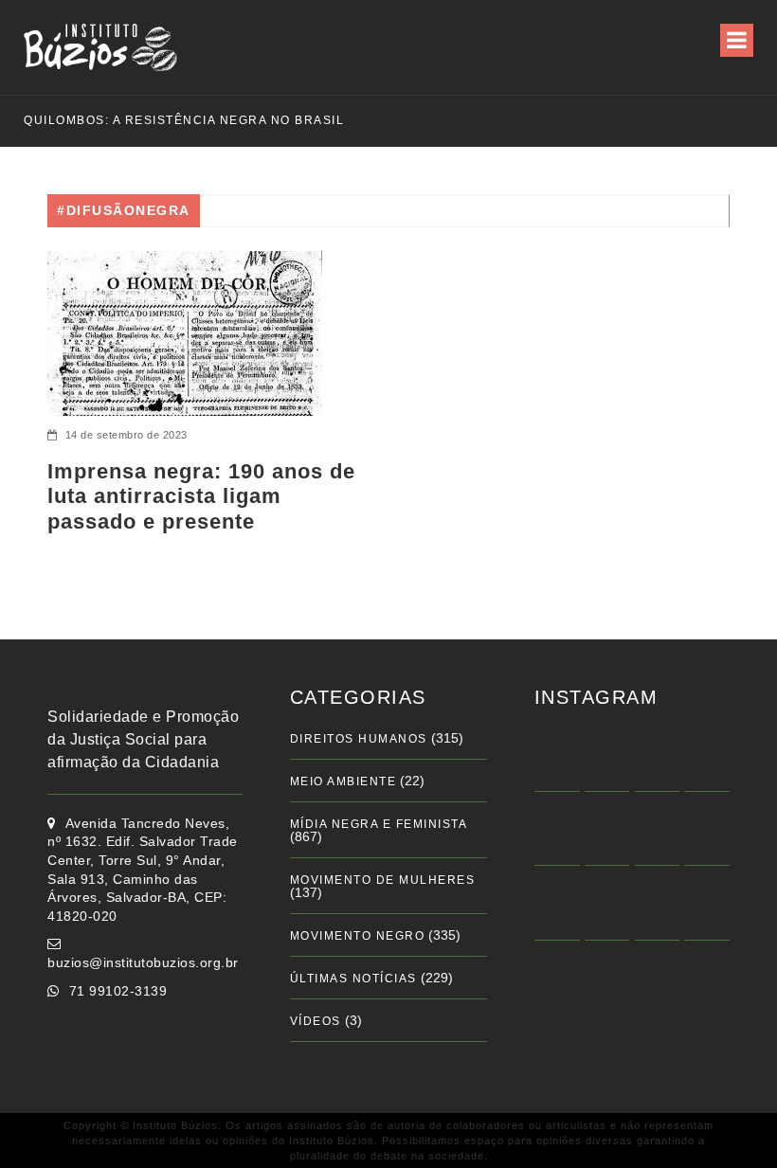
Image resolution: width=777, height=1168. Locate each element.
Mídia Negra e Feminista (379, 824)
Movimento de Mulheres (383, 880)
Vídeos (315, 1021)
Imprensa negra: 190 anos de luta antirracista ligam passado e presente (201, 496)
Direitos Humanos (358, 739)
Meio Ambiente (343, 781)
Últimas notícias (353, 978)
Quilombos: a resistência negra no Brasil (165, 120)
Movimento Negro (357, 936)
